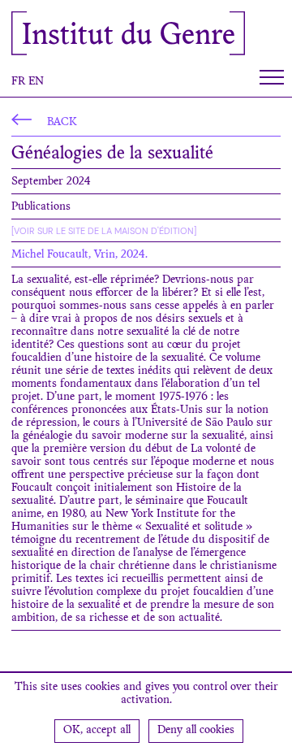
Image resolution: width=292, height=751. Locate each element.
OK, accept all (97, 730)
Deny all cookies (195, 730)
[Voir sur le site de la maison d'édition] (103, 231)
